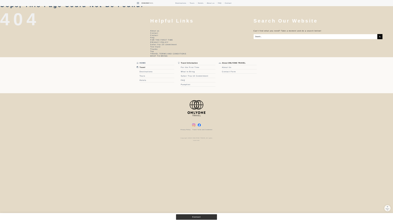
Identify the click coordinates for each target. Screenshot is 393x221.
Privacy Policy (186, 129)
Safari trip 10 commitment (163, 44)
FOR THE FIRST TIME (161, 40)
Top (152, 51)
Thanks (154, 49)
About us (211, 3)
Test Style (155, 47)
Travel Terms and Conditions (202, 129)
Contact (228, 3)
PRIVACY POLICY (159, 42)
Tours (192, 3)
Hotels (200, 3)
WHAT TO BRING (159, 56)
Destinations (180, 3)
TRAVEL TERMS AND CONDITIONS (168, 54)
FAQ (219, 3)
